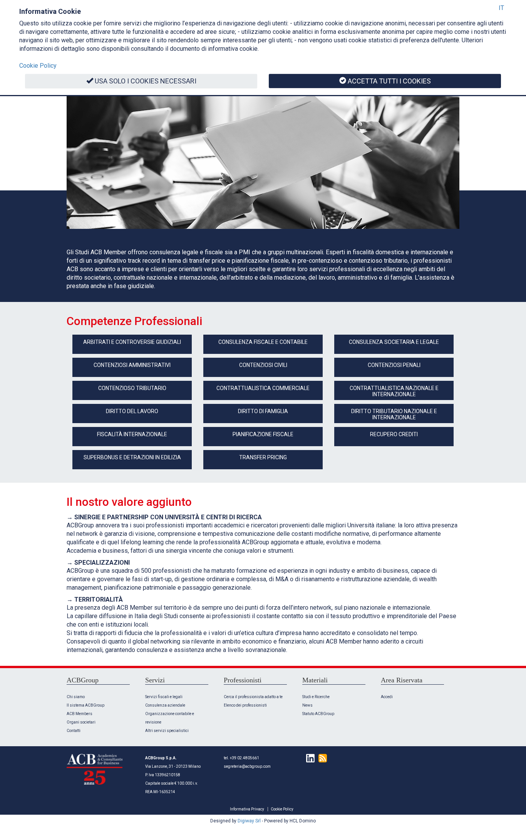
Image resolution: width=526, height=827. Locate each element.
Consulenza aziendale (165, 705)
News (307, 705)
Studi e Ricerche (316, 697)
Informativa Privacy (247, 809)
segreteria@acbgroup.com (247, 766)
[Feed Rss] (321, 758)
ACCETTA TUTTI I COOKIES (389, 81)
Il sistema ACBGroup (85, 705)
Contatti (73, 731)
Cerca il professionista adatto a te (253, 697)
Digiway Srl (249, 821)
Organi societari (81, 722)
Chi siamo (76, 697)
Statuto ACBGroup (318, 714)
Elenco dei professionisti (245, 705)
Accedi (387, 697)
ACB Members (79, 714)
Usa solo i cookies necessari (145, 81)
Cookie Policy (282, 809)
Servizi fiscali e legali (164, 697)
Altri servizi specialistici (167, 731)
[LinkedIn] (308, 758)
